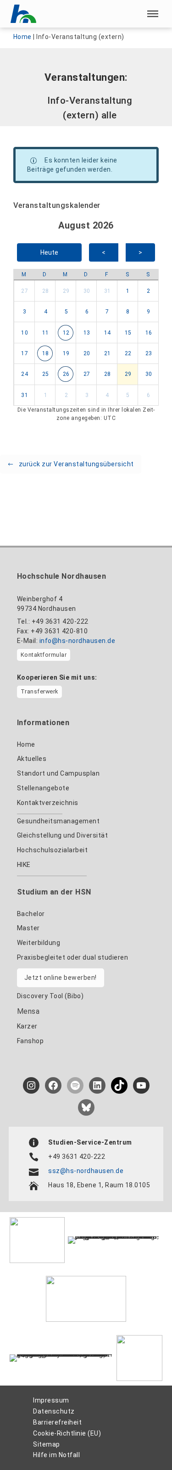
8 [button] (128, 311)
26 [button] (66, 374)
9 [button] (148, 311)
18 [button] (45, 353)
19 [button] (66, 353)
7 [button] (107, 311)
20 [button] (86, 353)
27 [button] (24, 291)
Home (22, 36)
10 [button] (24, 333)
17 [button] (24, 353)
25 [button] (45, 374)
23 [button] (148, 353)
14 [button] (107, 333)
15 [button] (128, 333)
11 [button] (45, 333)
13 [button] (86, 333)
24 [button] (24, 374)
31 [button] (107, 291)
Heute (49, 252)
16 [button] (148, 333)
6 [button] (87, 311)
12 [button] (66, 333)
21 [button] (107, 353)
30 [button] (86, 291)
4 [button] (46, 311)
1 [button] (128, 291)
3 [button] (25, 311)
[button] (153, 13)
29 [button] (66, 291)
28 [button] (45, 291)
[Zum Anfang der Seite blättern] (144, 1442)
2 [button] (148, 291)
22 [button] (128, 353)
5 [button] (66, 311)
